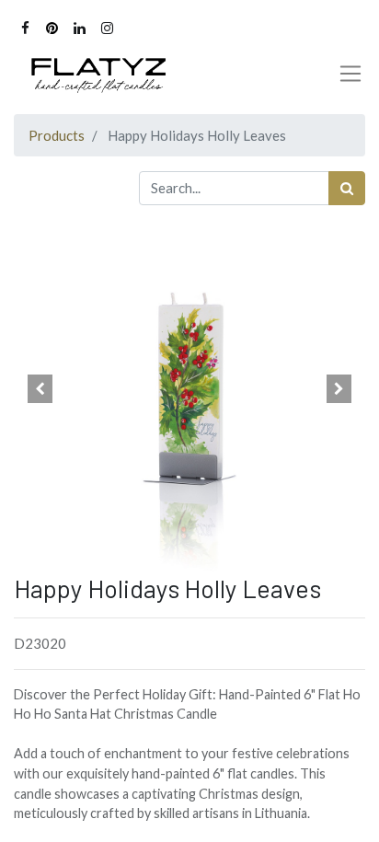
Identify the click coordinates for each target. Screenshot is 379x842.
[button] (40, 389)
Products (57, 135)
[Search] (346, 188)
